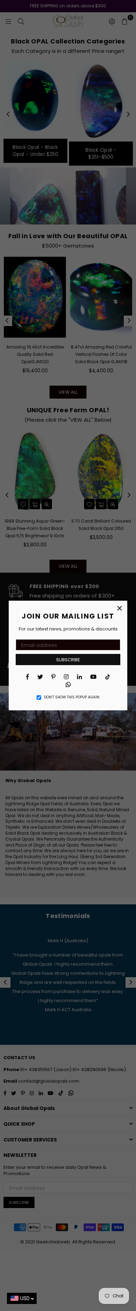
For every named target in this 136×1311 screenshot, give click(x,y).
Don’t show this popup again (71, 697)
